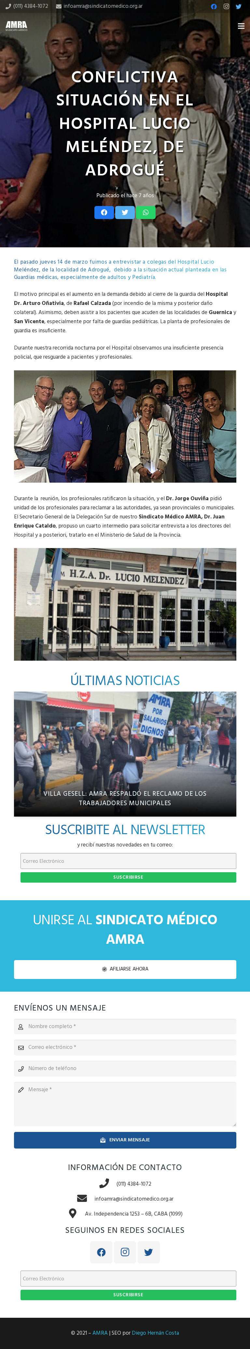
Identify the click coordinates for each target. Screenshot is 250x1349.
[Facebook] (214, 6)
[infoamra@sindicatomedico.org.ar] (85, 1199)
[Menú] (241, 26)
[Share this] (104, 212)
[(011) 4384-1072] (108, 1184)
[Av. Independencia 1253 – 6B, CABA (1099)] (76, 1214)
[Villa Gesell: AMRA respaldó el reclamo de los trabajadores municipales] (125, 754)
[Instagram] (226, 6)
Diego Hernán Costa (155, 1333)
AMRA (100, 1333)
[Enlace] (16, 26)
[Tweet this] (125, 212)
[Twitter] (238, 6)
